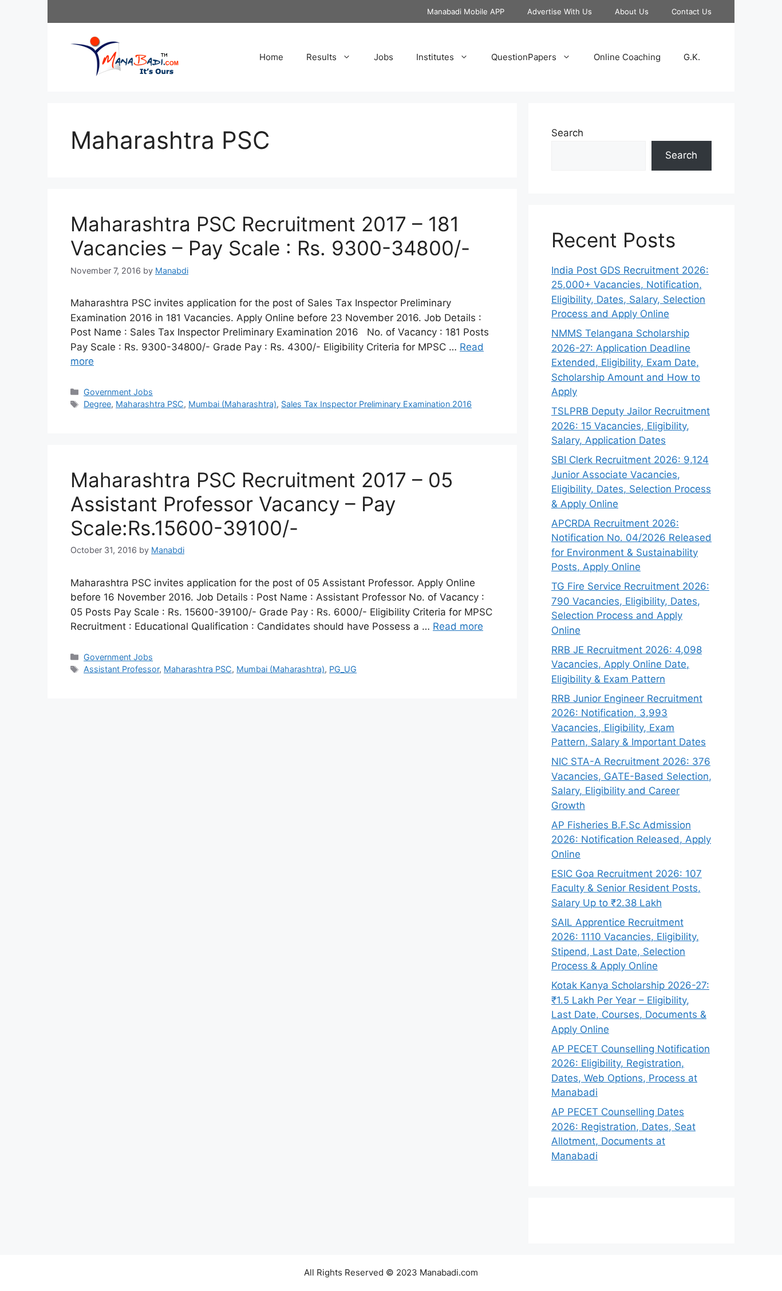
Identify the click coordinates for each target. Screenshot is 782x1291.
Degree (97, 404)
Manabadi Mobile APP (465, 11)
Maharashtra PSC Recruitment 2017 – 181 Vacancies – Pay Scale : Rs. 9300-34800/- (270, 236)
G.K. (692, 57)
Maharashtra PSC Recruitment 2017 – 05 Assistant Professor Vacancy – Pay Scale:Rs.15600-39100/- (261, 504)
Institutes (435, 57)
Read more (458, 626)
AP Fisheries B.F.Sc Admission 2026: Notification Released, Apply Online (631, 839)
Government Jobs (118, 392)
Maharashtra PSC (150, 404)
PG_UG (343, 669)
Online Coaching (627, 57)
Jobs (383, 57)
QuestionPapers (523, 57)
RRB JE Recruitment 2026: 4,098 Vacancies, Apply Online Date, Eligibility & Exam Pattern (626, 664)
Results (321, 57)
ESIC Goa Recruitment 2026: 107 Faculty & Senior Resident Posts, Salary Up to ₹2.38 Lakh (626, 888)
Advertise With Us (559, 11)
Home (271, 57)
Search (567, 133)
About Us (632, 11)
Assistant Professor (121, 669)
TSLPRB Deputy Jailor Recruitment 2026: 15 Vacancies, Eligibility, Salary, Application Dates (630, 425)
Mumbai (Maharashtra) (232, 404)
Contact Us (692, 11)
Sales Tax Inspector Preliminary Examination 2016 (376, 404)
